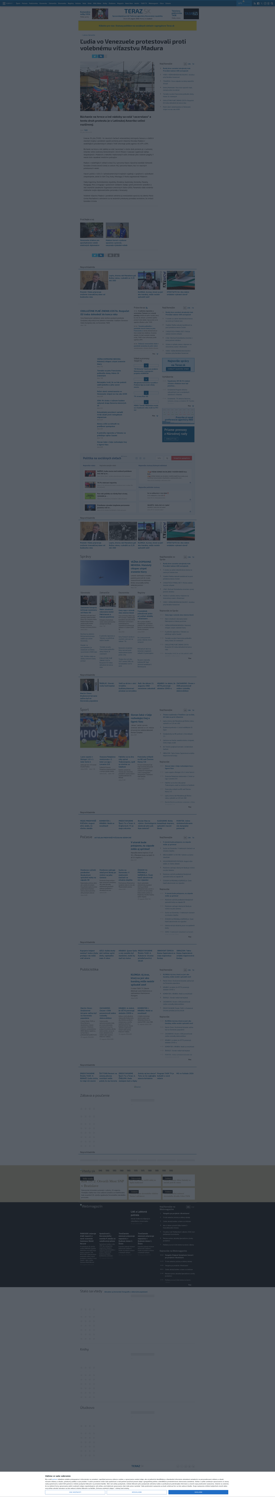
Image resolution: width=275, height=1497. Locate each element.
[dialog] (137, 1484)
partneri (54, 1479)
